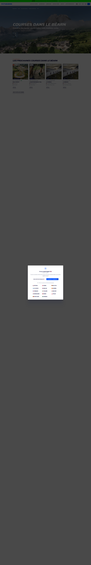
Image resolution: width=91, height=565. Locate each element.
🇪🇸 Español (54, 288)
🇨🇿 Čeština (35, 285)
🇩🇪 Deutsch (54, 285)
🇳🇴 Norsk (44, 293)
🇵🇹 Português (36, 296)
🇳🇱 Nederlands (36, 293)
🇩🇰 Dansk (44, 285)
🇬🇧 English (44, 288)
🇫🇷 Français (35, 291)
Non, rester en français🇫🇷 (38, 279)
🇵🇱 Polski (54, 293)
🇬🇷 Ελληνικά (36, 288)
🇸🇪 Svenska (44, 296)
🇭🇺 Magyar (54, 291)
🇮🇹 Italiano (44, 291)
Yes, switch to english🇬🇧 (52, 279)
